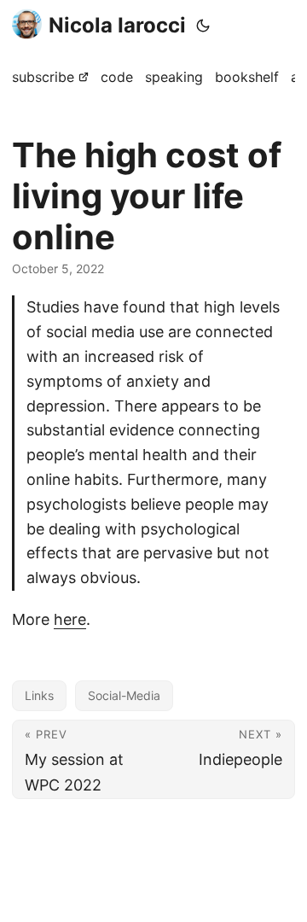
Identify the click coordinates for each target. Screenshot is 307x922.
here (70, 619)
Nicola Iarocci (117, 25)
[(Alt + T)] (203, 25)
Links (39, 695)
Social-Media (124, 695)
